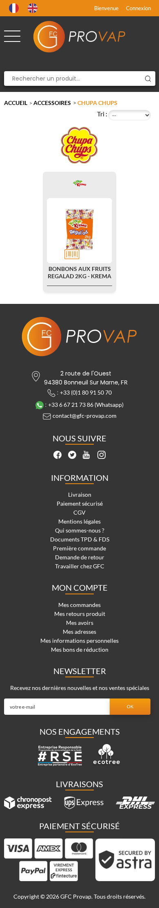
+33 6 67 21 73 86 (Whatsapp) (86, 404)
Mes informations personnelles (79, 640)
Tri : (102, 114)
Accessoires (52, 102)
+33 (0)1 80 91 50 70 (86, 392)
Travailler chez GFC (79, 566)
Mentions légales (79, 521)
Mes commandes (79, 604)
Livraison (79, 494)
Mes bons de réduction (79, 649)
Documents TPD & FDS (79, 539)
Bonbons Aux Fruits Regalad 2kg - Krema (79, 272)
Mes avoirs (79, 622)
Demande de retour (79, 557)
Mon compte (80, 587)
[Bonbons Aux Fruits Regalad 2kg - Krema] (79, 230)
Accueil (15, 102)
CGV (79, 512)
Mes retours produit (79, 613)
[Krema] (79, 183)
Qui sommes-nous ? (79, 530)
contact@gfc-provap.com (85, 415)
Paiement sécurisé (80, 503)
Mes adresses (79, 631)
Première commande (79, 548)
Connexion (138, 8)
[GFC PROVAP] (79, 36)
